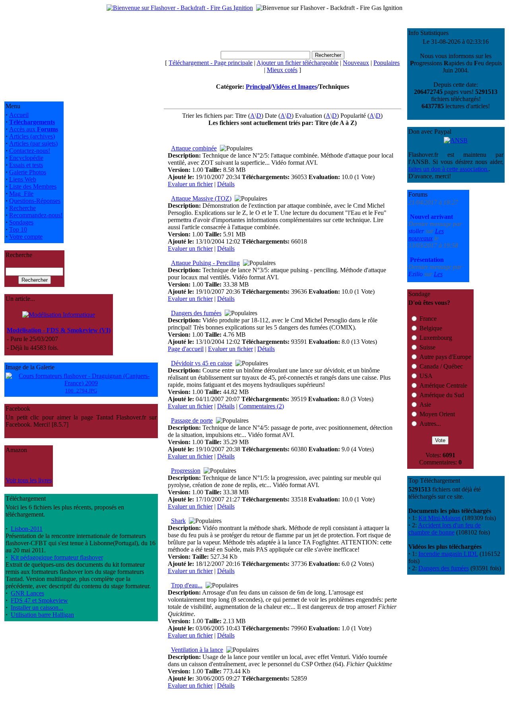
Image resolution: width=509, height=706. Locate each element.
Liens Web (22, 179)
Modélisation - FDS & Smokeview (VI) (59, 330)
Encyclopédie (26, 157)
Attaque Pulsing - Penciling (205, 262)
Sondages (21, 222)
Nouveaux (356, 62)
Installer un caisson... (37, 607)
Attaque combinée (194, 148)
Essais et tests (26, 165)
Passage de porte (192, 420)
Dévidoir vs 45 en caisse (201, 363)
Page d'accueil (186, 348)
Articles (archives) (32, 136)
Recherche (22, 208)
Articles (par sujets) (33, 143)
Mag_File (21, 193)
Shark (178, 520)
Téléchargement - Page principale (211, 62)
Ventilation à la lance (197, 649)
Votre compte (26, 236)
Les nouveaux (426, 221)
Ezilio (416, 260)
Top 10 (18, 229)
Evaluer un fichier (190, 184)
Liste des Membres (32, 186)
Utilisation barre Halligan (42, 614)
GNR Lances (27, 593)
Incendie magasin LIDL (448, 553)
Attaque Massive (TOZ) (201, 198)
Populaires (386, 62)
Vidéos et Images (294, 86)
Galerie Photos (27, 172)
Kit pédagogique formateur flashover (57, 557)
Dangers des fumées (196, 313)
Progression (185, 470)
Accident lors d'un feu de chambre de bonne (444, 529)
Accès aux (33, 129)
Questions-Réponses (34, 200)
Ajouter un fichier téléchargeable (297, 62)
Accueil (19, 114)
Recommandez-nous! (35, 215)
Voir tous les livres (29, 480)
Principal (258, 86)
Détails (226, 184)
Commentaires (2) (261, 406)
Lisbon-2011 (27, 528)
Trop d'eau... (186, 585)
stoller (416, 217)
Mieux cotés (282, 69)
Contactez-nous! (29, 150)
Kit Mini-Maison (439, 518)
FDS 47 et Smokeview (39, 600)
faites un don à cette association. (448, 169)
